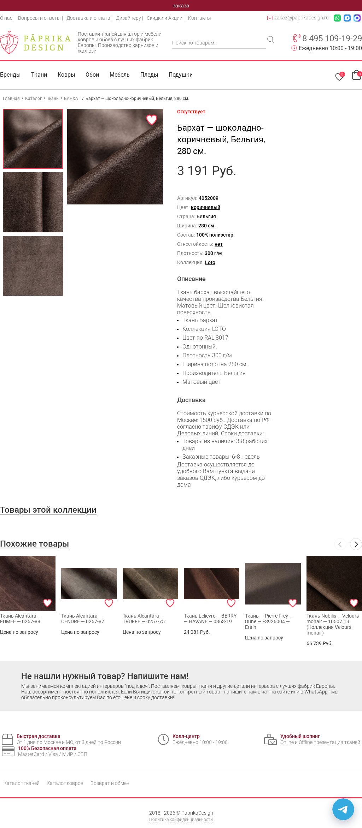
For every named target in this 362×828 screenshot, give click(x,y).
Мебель (120, 74)
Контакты (199, 18)
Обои (92, 74)
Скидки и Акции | (166, 18)
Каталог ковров (65, 783)
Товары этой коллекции (48, 510)
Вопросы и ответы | (40, 18)
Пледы (149, 74)
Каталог (33, 98)
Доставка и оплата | (89, 18)
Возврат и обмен (109, 783)
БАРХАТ (72, 98)
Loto (210, 262)
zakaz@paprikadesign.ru (301, 17)
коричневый (205, 207)
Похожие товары (34, 544)
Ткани (53, 98)
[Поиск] (271, 40)
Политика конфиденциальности (181, 819)
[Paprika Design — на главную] (35, 42)
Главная (11, 98)
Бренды (10, 74)
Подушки (181, 74)
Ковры (66, 74)
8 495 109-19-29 (332, 38)
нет (219, 244)
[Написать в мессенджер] (343, 809)
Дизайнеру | (129, 18)
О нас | (7, 18)
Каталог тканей (22, 783)
